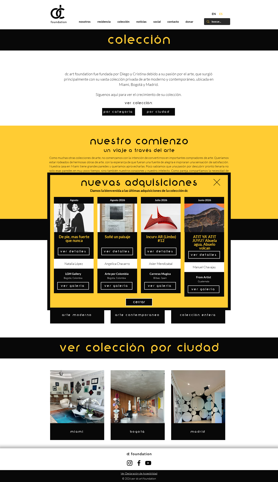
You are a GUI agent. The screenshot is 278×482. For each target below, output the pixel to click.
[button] (217, 182)
